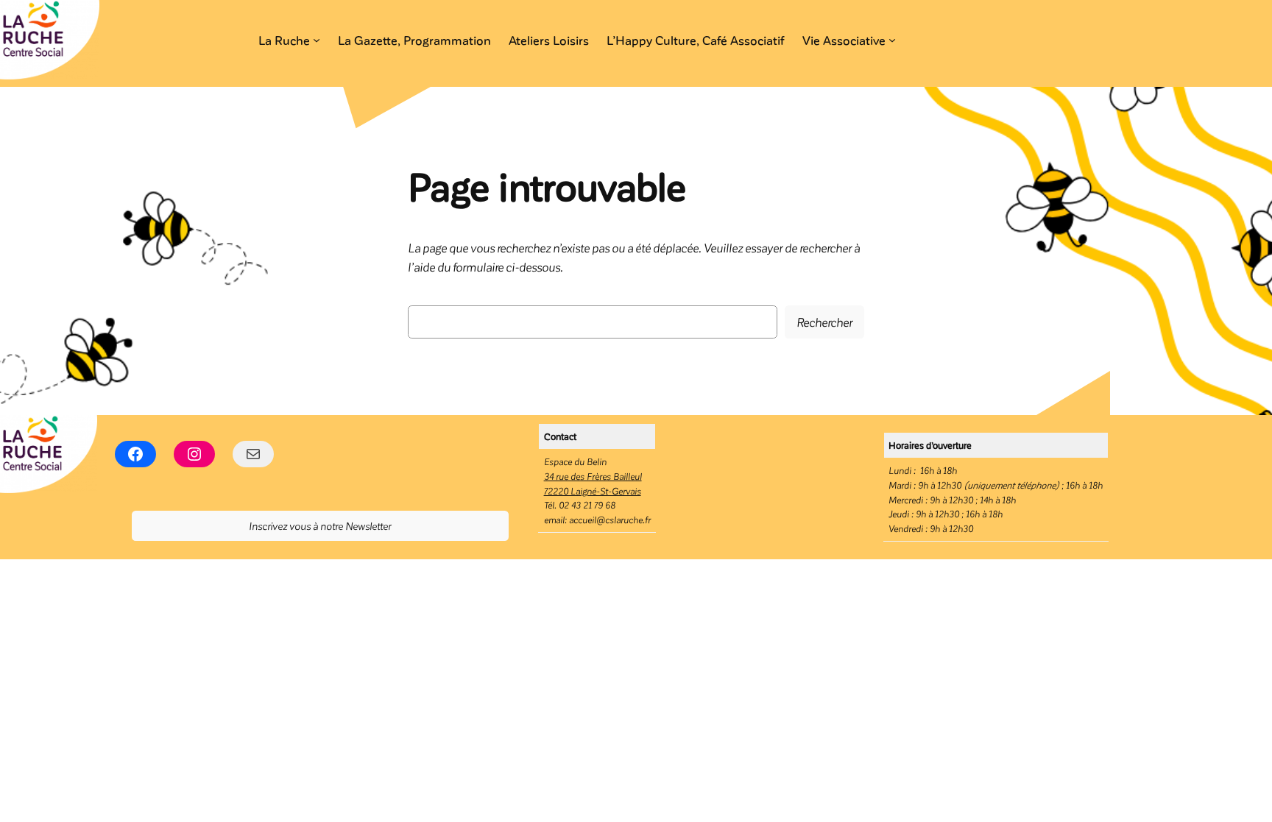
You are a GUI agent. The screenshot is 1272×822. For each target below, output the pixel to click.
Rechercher (824, 321)
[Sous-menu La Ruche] (316, 39)
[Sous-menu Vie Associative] (892, 39)
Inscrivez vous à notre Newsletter (320, 525)
